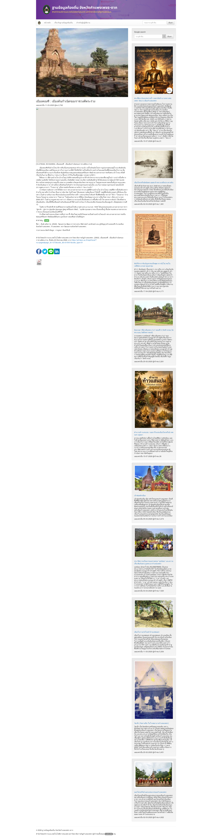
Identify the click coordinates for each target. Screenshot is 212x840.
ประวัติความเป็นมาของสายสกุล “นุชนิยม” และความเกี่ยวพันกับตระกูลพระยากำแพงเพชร (153, 562)
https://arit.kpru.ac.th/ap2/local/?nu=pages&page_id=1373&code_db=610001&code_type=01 (66, 241)
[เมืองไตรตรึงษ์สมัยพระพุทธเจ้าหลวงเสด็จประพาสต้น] (153, 164)
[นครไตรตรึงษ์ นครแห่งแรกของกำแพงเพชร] (153, 774)
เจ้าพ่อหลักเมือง (140, 495)
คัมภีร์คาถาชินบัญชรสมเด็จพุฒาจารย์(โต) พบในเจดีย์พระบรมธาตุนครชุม (152, 264)
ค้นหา (171, 22)
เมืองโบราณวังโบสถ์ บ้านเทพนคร (146, 632)
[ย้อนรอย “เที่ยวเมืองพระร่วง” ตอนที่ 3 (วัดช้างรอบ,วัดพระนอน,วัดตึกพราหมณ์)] (153, 313)
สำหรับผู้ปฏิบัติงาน (83, 22)
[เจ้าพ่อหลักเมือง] (153, 478)
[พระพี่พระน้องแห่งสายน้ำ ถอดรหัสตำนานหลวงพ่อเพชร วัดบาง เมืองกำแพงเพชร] (153, 70)
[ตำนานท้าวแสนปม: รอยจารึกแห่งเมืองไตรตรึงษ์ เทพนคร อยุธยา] (153, 399)
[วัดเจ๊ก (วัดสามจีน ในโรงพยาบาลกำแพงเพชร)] (153, 690)
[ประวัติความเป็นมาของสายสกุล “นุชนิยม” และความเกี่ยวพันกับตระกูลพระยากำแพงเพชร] (153, 543)
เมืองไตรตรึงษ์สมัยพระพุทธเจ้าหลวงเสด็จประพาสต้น (153, 182)
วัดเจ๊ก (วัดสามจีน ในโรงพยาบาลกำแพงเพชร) (151, 723)
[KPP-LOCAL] (39, 22)
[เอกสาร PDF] (39, 262)
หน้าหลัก (47, 22)
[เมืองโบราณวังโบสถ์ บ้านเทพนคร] (153, 614)
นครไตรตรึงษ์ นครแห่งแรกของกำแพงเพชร (150, 792)
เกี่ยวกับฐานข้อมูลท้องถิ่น (63, 22)
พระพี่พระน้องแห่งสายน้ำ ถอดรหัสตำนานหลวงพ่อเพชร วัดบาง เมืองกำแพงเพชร (152, 99)
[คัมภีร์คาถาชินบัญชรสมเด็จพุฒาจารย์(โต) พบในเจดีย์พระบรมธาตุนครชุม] (153, 236)
